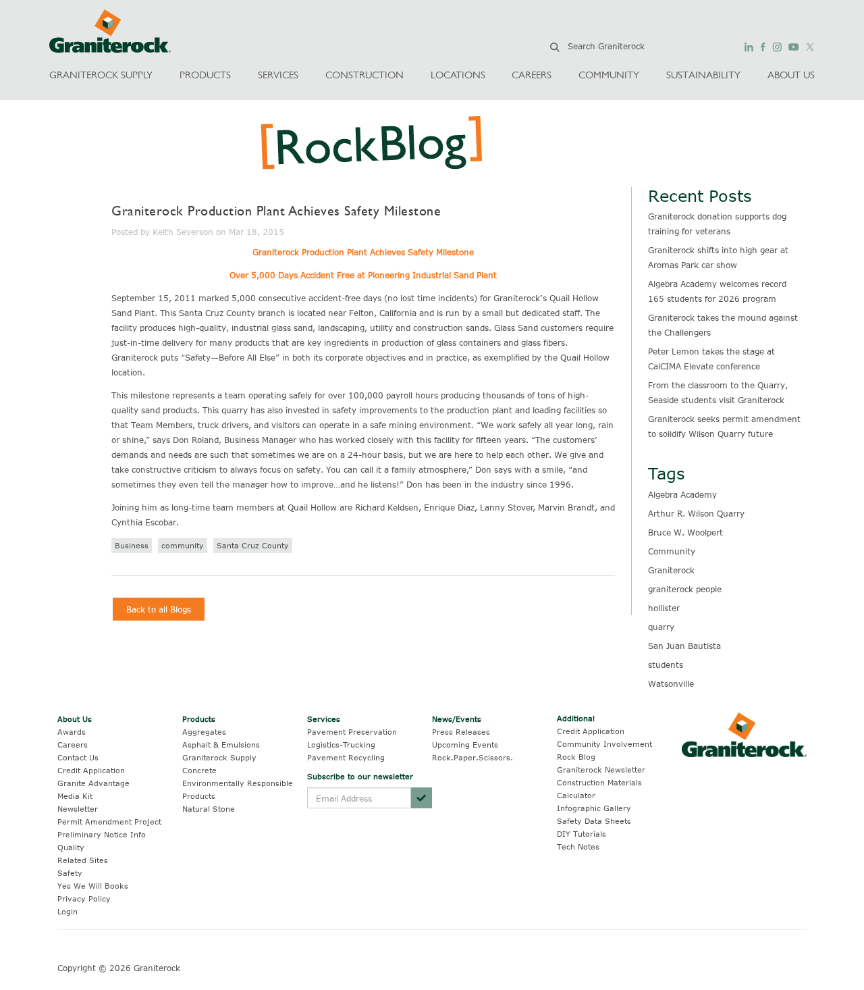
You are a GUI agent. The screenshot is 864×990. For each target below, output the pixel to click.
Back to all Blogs (158, 609)
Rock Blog (576, 756)
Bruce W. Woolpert (685, 532)
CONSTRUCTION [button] (364, 74)
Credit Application (91, 770)
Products (198, 718)
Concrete (199, 770)
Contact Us (78, 757)
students (665, 664)
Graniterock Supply (219, 757)
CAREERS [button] (531, 74)
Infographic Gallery (594, 808)
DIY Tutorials (581, 833)
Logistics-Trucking (341, 744)
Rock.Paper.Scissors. (472, 757)
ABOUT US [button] (791, 74)
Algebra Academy (682, 494)
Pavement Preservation (352, 731)
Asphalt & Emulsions (221, 744)
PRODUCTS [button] (205, 74)
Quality (70, 847)
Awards (71, 731)
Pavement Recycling (346, 757)
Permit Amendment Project (109, 821)
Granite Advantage (93, 783)
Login (67, 911)
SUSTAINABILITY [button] (703, 74)
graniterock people (685, 589)
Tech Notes (578, 846)
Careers (72, 744)
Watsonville (671, 683)
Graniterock (671, 570)
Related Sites (82, 860)
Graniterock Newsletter (601, 769)
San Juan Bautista (684, 645)
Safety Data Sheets (594, 820)
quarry (661, 626)
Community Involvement (604, 743)
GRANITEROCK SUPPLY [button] (101, 74)
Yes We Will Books (92, 885)
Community (671, 551)
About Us (74, 718)
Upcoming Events (465, 744)
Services (323, 718)
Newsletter (77, 808)
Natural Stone (208, 808)
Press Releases (461, 731)
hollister (664, 608)
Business (131, 545)
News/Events (456, 718)
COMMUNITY (608, 74)
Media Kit (74, 795)
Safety (69, 872)
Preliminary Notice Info (101, 834)
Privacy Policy (84, 898)
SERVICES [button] (278, 74)
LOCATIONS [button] (458, 74)
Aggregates (204, 731)
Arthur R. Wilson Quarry (696, 513)
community (182, 545)
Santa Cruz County (253, 545)
